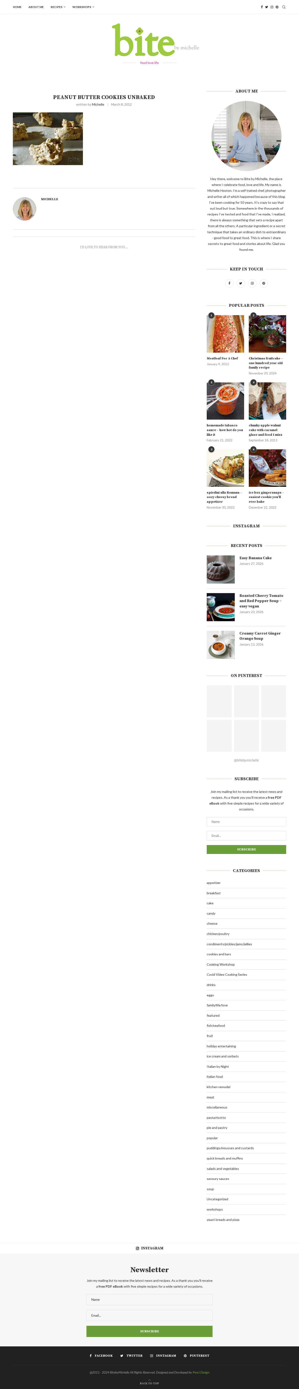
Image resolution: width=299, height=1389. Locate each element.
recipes (56, 7)
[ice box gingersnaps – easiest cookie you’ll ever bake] (267, 468)
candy (211, 913)
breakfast (214, 893)
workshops (81, 7)
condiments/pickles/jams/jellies (229, 944)
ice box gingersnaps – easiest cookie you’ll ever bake (266, 497)
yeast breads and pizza (223, 1220)
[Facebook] (262, 7)
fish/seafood (216, 1025)
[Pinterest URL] (219, 701)
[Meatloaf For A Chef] (225, 334)
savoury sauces (218, 1179)
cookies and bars (219, 954)
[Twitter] (266, 7)
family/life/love (217, 1005)
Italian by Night (218, 1066)
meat (210, 1097)
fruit (210, 1036)
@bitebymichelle (246, 760)
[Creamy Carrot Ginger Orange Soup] (221, 645)
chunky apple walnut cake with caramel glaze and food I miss (265, 430)
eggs (210, 995)
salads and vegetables (223, 1169)
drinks (211, 985)
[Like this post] (110, 183)
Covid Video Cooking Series (227, 974)
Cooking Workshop (221, 964)
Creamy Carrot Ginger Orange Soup (260, 636)
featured (213, 1015)
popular (212, 1138)
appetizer (214, 883)
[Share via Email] (131, 183)
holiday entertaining (221, 1046)
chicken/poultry (218, 934)
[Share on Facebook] (116, 183)
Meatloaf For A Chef (222, 358)
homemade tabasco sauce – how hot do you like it (225, 430)
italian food (215, 1077)
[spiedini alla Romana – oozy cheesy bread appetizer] (225, 468)
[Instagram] (272, 7)
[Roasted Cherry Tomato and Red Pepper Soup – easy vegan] (221, 607)
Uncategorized (217, 1199)
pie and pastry (217, 1128)
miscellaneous (217, 1107)
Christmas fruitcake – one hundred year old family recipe (266, 363)
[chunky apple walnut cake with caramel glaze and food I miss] (267, 401)
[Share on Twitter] (120, 183)
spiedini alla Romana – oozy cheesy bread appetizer (224, 497)
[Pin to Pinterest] (126, 183)
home (17, 7)
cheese (212, 923)
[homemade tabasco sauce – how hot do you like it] (225, 401)
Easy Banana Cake (255, 558)
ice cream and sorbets (223, 1056)
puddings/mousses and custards (230, 1148)
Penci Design (201, 1372)
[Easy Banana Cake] (221, 569)
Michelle (98, 104)
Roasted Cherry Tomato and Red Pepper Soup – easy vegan (261, 601)
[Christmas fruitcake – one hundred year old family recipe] (267, 334)
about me (36, 7)
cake (210, 903)
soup (210, 1189)
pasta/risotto (216, 1117)
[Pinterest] (277, 7)
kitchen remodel (218, 1087)
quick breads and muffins (225, 1158)
